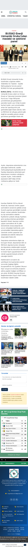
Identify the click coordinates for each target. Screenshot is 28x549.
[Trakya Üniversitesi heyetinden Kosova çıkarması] (21, 345)
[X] (11, 499)
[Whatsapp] (14, 499)
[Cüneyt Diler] (4, 317)
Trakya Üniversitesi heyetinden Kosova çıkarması (20, 351)
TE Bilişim (17, 534)
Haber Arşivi (20, 520)
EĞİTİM (9, 531)
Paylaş (4, 63)
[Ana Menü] (1, 12)
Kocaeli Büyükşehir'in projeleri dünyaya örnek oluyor (7, 366)
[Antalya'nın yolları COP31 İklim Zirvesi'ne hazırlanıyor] (7, 332)
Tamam (22, 541)
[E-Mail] (11, 320)
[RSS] (17, 499)
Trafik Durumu (20, 511)
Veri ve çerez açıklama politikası (10, 541)
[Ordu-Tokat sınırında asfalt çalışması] (21, 332)
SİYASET (5, 529)
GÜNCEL (17, 529)
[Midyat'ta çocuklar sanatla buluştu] (21, 360)
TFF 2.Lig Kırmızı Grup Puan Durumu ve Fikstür (7, 516)
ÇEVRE (18, 531)
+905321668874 (15, 490)
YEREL (14, 531)
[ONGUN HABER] (13, 12)
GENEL (3, 16)
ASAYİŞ (22, 529)
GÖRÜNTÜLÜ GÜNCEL (14, 16)
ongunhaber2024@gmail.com (15, 493)
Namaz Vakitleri (8, 511)
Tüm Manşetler (20, 514)
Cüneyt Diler (6, 66)
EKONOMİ (11, 529)
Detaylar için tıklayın (14, 454)
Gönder (4, 389)
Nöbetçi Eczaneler (5, 507)
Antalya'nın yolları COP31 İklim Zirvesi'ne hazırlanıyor (7, 338)
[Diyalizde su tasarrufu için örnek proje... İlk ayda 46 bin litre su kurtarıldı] (7, 345)
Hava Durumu (20, 506)
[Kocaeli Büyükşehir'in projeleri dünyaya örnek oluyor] (7, 360)
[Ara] (25, 12)
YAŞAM (25, 16)
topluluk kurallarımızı (16, 394)
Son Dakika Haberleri (6, 521)
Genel (4, 527)
